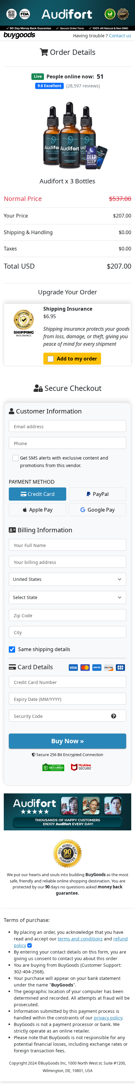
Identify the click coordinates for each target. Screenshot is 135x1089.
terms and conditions (80, 939)
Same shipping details (44, 649)
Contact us (120, 36)
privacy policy (108, 1018)
